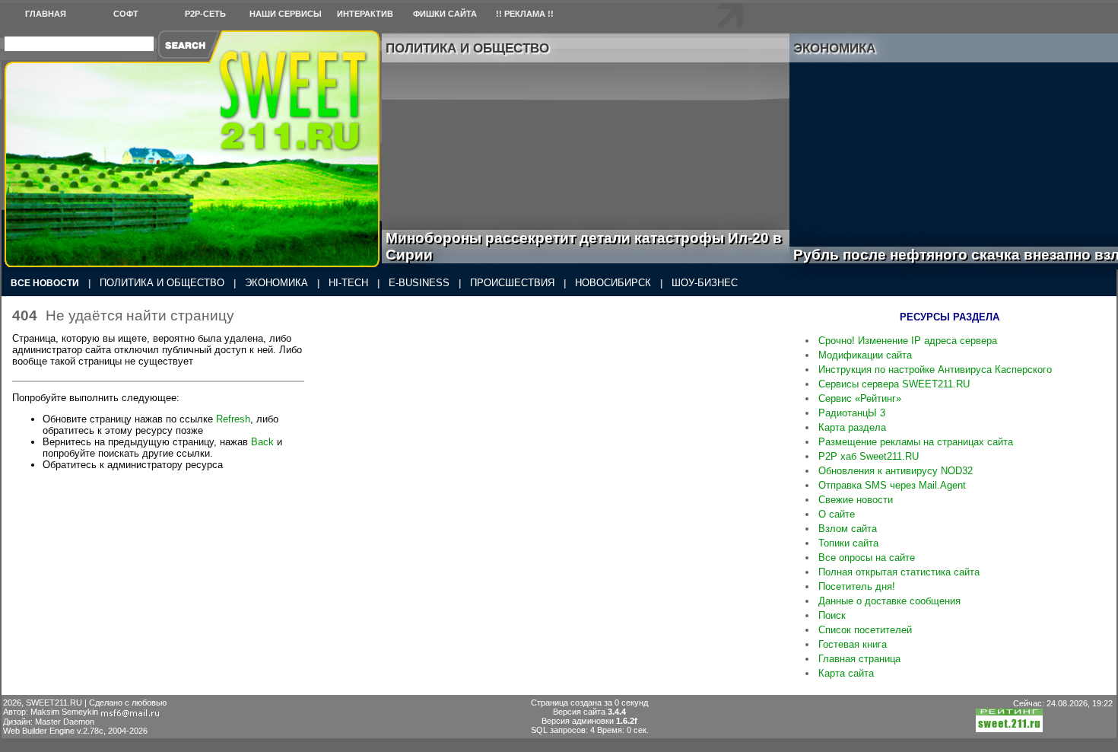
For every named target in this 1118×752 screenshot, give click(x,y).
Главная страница (859, 658)
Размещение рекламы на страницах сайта (915, 442)
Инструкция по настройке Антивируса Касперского (935, 369)
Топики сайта (848, 543)
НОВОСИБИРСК (613, 282)
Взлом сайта (847, 528)
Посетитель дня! (856, 586)
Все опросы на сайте (866, 557)
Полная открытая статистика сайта (899, 572)
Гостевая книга (852, 644)
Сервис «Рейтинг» (859, 398)
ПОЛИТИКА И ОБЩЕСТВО (162, 282)
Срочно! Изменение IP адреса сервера (907, 340)
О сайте (836, 514)
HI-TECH (348, 282)
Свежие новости (855, 499)
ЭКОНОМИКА (276, 282)
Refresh (233, 419)
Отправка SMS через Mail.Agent (892, 485)
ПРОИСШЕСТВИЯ (512, 282)
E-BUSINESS (419, 282)
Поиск (832, 615)
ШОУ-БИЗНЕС (705, 282)
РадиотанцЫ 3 (851, 413)
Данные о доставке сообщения (889, 601)
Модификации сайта (865, 355)
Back (262, 442)
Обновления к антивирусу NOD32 (895, 470)
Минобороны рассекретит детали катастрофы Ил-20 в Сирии (584, 246)
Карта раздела (852, 427)
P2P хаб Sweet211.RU (868, 456)
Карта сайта (846, 673)
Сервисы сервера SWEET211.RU (894, 384)
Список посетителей (865, 630)
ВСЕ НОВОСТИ (45, 283)
